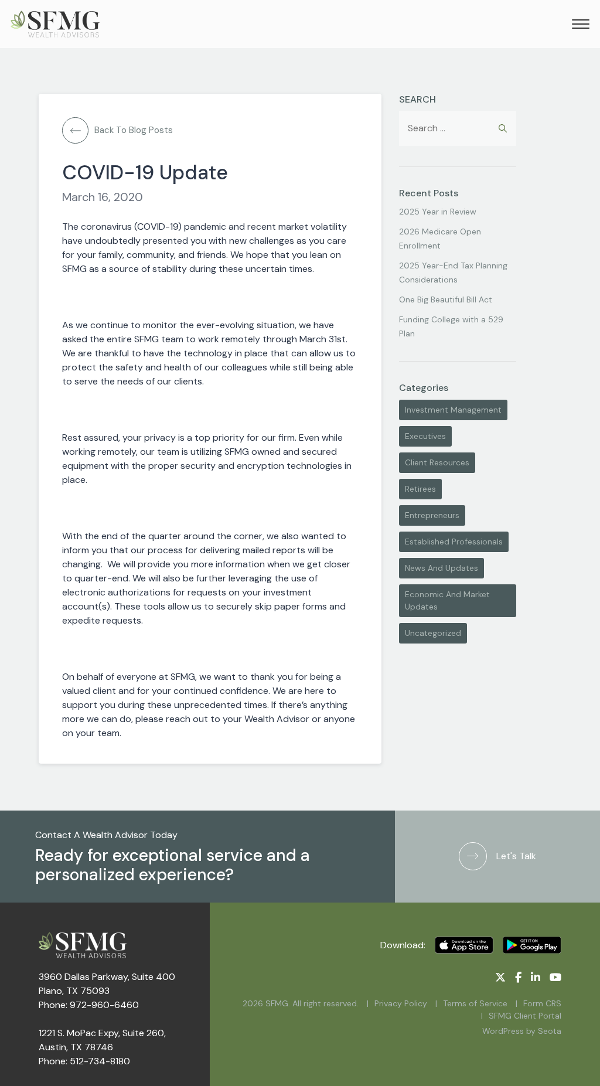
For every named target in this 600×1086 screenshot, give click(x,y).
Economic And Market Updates (447, 600)
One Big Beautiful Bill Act (445, 299)
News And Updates (441, 568)
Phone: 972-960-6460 (89, 1005)
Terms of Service (475, 1003)
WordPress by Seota (521, 1031)
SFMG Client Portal (525, 1015)
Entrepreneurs (432, 515)
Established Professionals (454, 541)
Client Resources (437, 462)
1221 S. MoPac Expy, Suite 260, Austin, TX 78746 (102, 1040)
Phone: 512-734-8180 (84, 1061)
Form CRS (542, 1003)
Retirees (420, 489)
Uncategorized (433, 633)
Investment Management (453, 409)
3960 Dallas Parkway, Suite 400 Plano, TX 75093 (107, 984)
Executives (425, 436)
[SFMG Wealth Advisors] (55, 24)
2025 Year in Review (437, 211)
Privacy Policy (400, 1003)
